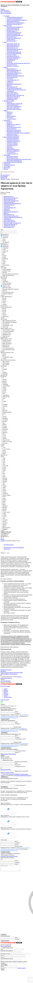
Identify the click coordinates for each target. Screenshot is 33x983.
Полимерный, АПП (7, 325)
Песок (4, 355)
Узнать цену (7, 549)
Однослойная (6, 363)
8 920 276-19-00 (5, 10)
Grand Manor (5, 395)
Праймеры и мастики (9, 165)
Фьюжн (4, 524)
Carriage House (6, 385)
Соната (4, 516)
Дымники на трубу (9, 225)
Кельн (4, 502)
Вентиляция (7, 155)
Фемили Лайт (6, 440)
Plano (3, 409)
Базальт (4, 354)
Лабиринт (5, 506)
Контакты (3, 671)
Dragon (4, 468)
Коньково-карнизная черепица (10, 274)
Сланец (4, 358)
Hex (3, 472)
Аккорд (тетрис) (6, 333)
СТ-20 (4, 435)
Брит (3, 263)
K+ (3, 399)
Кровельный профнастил (11, 200)
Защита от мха (6, 286)
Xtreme (4, 490)
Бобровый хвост (6, 334)
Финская (4, 443)
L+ (3, 403)
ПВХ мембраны (9, 214)
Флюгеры (7, 210)
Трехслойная (5, 364)
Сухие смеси (7, 166)
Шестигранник (6, 527)
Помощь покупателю (6, 669)
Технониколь (5, 242)
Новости (6, 690)
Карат (4, 453)
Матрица (4, 507)
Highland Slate (6, 396)
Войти (9, 946)
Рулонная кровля (9, 204)
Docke (4, 240)
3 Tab (3, 447)
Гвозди (4, 279)
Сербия (4, 304)
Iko (3, 254)
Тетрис (4, 521)
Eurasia (4, 390)
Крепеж (6, 169)
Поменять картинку (6, 769)
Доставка (6, 694)
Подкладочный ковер (8, 275)
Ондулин (7, 206)
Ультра (4, 437)
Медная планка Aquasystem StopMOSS (14, 547)
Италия (4, 298)
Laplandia (4, 406)
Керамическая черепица (11, 211)
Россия (4, 301)
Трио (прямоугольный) (8, 329)
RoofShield (5, 258)
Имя (16, 711)
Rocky (4, 413)
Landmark (4, 404)
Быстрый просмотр (9, 544)
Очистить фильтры (6, 681)
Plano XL (4, 410)
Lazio (3, 475)
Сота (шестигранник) (8, 331)
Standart (4, 372)
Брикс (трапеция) (7, 343)
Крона (4, 504)
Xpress (4, 489)
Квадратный (5, 346)
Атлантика (5, 420)
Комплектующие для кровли (12, 223)
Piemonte (4, 478)
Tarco (3, 260)
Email (17, 864)
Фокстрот (5, 523)
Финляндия (5, 316)
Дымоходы (7, 218)
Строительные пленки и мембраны (13, 162)
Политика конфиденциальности (11, 677)
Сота (3, 518)
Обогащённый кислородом (9, 322)
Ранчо (4, 433)
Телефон (17, 713)
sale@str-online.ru (5, 674)
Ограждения (7, 120)
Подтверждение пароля (7, 958)
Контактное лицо (5, 953)
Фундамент (7, 15)
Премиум (4, 432)
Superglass (5, 373)
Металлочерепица (9, 199)
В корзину (3, 856)
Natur (3, 476)
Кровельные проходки (10, 224)
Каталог (3, 179)
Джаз (3, 423)
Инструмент (7, 167)
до (1, 232)
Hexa (3, 473)
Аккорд (4, 492)
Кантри (4, 424)
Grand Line (5, 237)
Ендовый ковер (6, 271)
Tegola (4, 262)
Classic (4, 387)
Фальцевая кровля (9, 202)
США (3, 302)
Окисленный (5, 323)
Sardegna (4, 481)
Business (4, 382)
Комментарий (17, 727)
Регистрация (7, 11)
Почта (17, 844)
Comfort (4, 389)
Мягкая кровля (9, 196)
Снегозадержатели (10, 207)
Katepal (4, 255)
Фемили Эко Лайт (7, 441)
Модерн (4, 509)
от (1, 231)
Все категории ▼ (5, 175)
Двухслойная (5, 361)
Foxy (3, 393)
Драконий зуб (6, 336)
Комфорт (4, 369)
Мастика (4, 272)
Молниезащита (9, 227)
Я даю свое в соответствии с (16, 774)
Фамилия (18, 764)
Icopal (3, 239)
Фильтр (3, 539)
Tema (3, 482)
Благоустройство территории (11, 137)
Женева (4, 452)
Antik (3, 459)
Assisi (3, 461)
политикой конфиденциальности (9, 717)
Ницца (4, 510)
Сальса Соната (6, 449)
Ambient (4, 379)
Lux (3, 407)
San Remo (5, 479)
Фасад (5, 42)
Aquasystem (5, 236)
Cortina (4, 467)
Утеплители (7, 163)
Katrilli (4, 401)
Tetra (3, 484)
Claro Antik (5, 465)
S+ (3, 370)
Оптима (4, 430)
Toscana (4, 485)
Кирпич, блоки (8, 25)
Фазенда (4, 438)
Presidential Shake (6, 412)
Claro (3, 464)
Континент (5, 429)
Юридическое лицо (8, 760)
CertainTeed (5, 248)
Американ (5, 493)
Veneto (4, 487)
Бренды (3, 9)
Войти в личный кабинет (7, 772)
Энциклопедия (8, 697)
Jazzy (3, 398)
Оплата (6, 695)
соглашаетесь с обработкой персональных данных (15, 715)
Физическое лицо (7, 758)
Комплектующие (6, 287)
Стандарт (4, 520)
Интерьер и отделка (9, 100)
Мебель (6, 110)
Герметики (5, 281)
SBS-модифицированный (9, 320)
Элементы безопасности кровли (13, 217)
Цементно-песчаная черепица (12, 203)
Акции (5, 688)
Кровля (6, 67)
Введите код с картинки (21, 771)
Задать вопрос (13, 674)
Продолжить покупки (12, 856)
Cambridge (5, 384)
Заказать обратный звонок (16, 672)
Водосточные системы (11, 216)
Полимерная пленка (7, 357)
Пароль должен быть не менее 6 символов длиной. (14, 961)
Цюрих (4, 526)
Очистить (3, 540)
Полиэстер (5, 327)
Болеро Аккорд (6, 495)
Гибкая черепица (6, 269)
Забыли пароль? (5, 754)
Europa (4, 392)
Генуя (3, 496)
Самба (4, 513)
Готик (4, 450)
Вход (2, 11)
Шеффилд (5, 529)
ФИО (17, 860)
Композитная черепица (11, 197)
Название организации (21, 761)
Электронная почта (20, 739)
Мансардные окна (9, 221)
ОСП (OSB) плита (9, 220)
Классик (4, 426)
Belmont (4, 381)
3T (3, 367)
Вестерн (4, 421)
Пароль (17, 752)
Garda (3, 470)
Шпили (6, 213)
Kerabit (4, 257)
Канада (4, 299)
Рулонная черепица (7, 293)
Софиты (7, 209)
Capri (3, 462)
